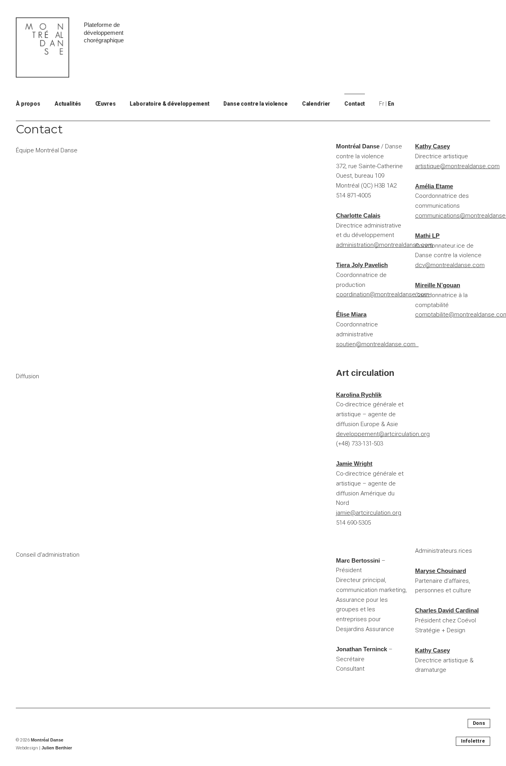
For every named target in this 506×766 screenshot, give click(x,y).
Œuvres (105, 103)
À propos (28, 103)
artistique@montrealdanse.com (457, 166)
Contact (354, 103)
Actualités (68, 103)
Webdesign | (44, 748)
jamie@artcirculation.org (368, 512)
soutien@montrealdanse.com (377, 344)
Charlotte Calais (358, 215)
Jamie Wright (354, 463)
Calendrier (316, 103)
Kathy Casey (432, 146)
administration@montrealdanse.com (384, 244)
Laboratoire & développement (169, 103)
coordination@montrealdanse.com (382, 294)
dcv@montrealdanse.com (450, 265)
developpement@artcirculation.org (383, 434)
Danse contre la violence (255, 103)
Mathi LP (427, 235)
